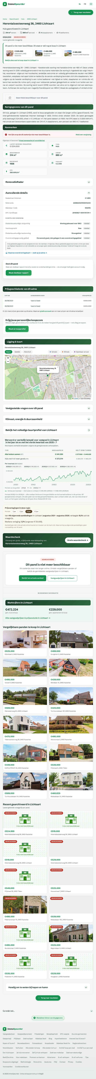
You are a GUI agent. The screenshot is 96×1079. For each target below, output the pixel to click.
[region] (48, 377)
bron (8, 248)
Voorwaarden (8, 1067)
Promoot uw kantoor (37, 1057)
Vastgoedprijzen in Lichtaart (62, 578)
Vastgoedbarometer (24, 1034)
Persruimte (37, 1062)
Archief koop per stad (67, 1048)
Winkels (66, 352)
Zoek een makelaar (57, 1053)
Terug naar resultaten (82, 12)
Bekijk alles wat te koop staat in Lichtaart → (22, 60)
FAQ (55, 1062)
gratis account (45, 311)
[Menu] (91, 4)
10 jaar (36, 511)
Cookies (79, 1062)
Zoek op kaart (28, 1039)
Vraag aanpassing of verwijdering (32, 140)
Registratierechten (79, 1043)
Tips (86, 1057)
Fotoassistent (37, 1043)
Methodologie (26, 1062)
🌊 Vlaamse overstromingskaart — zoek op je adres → (26, 253)
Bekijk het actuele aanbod (32, 578)
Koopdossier (49, 1043)
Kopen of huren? (9, 1043)
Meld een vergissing (83, 135)
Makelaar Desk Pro (63, 1043)
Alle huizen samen (12, 454)
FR (85, 4)
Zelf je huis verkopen (39, 1053)
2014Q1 (33, 484)
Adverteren (51, 1057)
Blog (50, 1039)
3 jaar (21, 511)
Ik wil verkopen (63, 1057)
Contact (62, 1062)
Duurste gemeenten (79, 1034)
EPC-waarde (64, 1034)
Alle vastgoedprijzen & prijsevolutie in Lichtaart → (27, 618)
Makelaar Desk (40, 1039)
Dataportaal (7, 1039)
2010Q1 (16, 484)
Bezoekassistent (23, 1043)
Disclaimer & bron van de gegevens (48, 1018)
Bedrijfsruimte (8, 1057)
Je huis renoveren (23, 1053)
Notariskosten (8, 1048)
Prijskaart (17, 1039)
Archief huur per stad (85, 1048)
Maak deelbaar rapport (18, 273)
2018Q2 (54, 484)
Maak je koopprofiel (17, 329)
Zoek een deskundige (74, 1053)
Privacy (70, 1062)
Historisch (27, 352)
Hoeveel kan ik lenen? (77, 1039)
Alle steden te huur (49, 1048)
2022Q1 (72, 484)
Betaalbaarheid (52, 1034)
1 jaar (14, 511)
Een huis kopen (8, 1053)
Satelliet (17, 352)
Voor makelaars (21, 1057)
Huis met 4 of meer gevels (15, 459)
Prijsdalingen (39, 1034)
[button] (48, 375)
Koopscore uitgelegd (10, 1062)
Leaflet (75, 398)
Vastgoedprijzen (9, 1034)
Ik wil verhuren (77, 1057)
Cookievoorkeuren (22, 1067)
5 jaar (29, 511)
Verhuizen (19, 1048)
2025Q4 (88, 484)
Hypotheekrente (61, 1039)
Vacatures (47, 1062)
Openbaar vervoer (82, 352)
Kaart (8, 352)
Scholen (54, 352)
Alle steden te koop (33, 1048)
